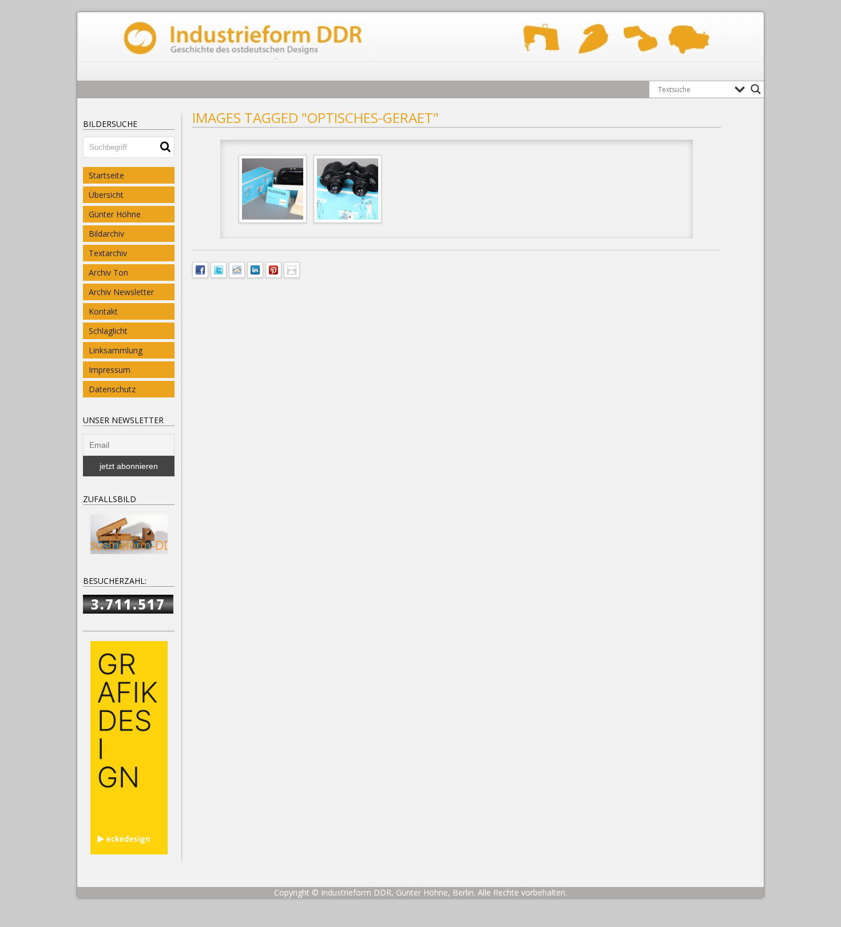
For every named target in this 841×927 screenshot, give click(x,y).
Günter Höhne (115, 214)
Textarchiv (108, 253)
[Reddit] (237, 268)
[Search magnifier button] (756, 89)
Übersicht (106, 194)
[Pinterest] (273, 268)
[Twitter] (219, 268)
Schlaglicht (108, 330)
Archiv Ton (108, 272)
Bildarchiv (106, 233)
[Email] (292, 268)
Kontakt (103, 311)
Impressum (109, 369)
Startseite (106, 175)
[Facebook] (200, 268)
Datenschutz (112, 389)
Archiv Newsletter (121, 292)
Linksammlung (115, 350)
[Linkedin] (255, 268)
